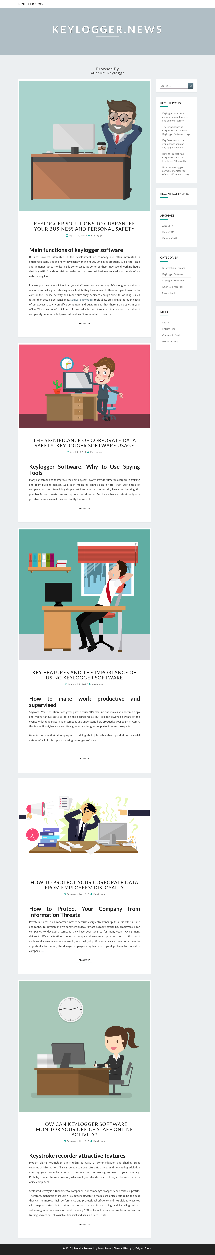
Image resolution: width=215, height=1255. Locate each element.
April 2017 (167, 225)
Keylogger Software (172, 274)
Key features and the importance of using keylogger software (84, 675)
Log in (165, 322)
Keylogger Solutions (173, 280)
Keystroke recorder (172, 286)
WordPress (104, 1248)
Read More (85, 323)
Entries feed (168, 328)
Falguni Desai (143, 1248)
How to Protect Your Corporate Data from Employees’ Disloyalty (84, 884)
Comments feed (171, 335)
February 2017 (169, 238)
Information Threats (173, 267)
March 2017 (168, 232)
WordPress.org (170, 341)
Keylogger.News (30, 4)
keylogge (97, 235)
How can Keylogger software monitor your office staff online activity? (84, 1129)
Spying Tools (169, 292)
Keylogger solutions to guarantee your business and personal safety (84, 226)
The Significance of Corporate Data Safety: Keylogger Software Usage (84, 442)
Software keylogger (81, 299)
